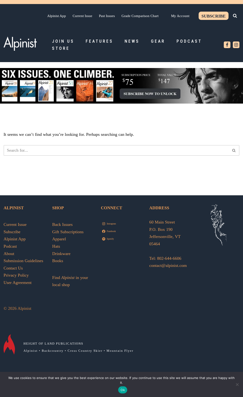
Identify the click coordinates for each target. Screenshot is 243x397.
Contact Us (13, 268)
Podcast (189, 41)
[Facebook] (227, 44)
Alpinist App (56, 16)
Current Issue (82, 16)
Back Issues (62, 224)
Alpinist (30, 350)
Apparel (59, 239)
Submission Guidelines (23, 260)
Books (57, 260)
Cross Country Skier (85, 350)
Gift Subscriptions (68, 231)
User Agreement (18, 282)
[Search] (235, 16)
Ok (123, 390)
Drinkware (61, 253)
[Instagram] (236, 44)
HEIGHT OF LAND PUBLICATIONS (53, 343)
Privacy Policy (16, 275)
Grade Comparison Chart (140, 16)
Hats (56, 246)
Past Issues (107, 16)
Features (99, 41)
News (132, 41)
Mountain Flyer (120, 350)
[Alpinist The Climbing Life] (20, 44)
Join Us (63, 41)
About (9, 253)
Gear (158, 41)
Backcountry (53, 350)
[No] (237, 384)
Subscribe (213, 16)
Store (61, 48)
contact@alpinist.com (168, 265)
